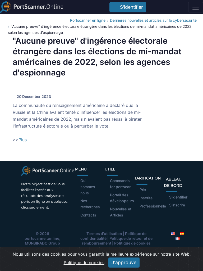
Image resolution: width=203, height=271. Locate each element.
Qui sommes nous (87, 186)
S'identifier (130, 7)
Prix (143, 189)
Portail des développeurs (122, 198)
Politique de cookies (132, 243)
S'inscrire (177, 205)
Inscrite (146, 198)
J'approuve (124, 262)
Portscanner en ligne (87, 20)
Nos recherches (90, 203)
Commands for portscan (120, 183)
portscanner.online (42, 238)
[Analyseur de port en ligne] (31, 7)
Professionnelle (153, 206)
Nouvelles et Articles (120, 212)
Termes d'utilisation (104, 233)
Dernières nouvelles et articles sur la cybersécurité (153, 20)
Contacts (88, 215)
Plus (23, 139)
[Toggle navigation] (195, 7)
